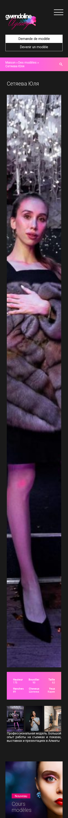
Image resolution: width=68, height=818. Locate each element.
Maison (10, 62)
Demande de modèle (34, 39)
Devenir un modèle (34, 47)
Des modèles (27, 62)
